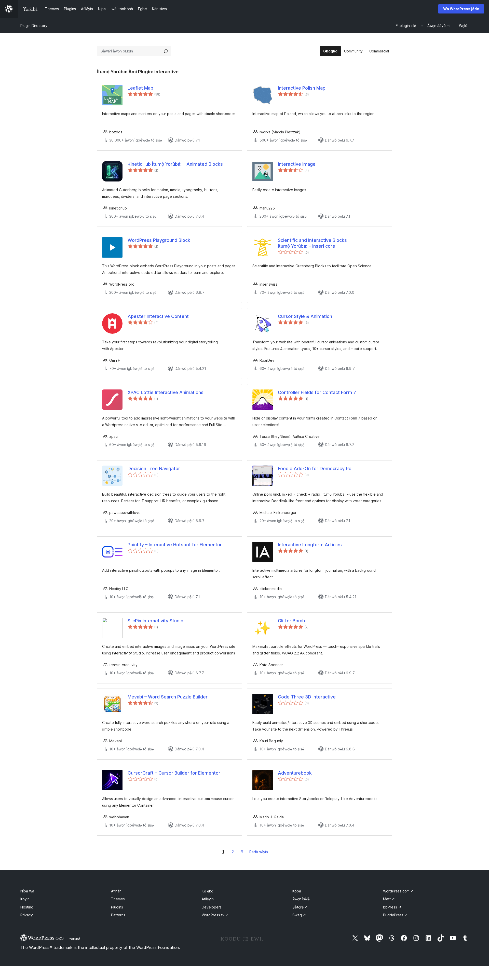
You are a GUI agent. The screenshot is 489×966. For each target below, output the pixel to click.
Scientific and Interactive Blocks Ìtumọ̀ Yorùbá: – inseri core (312, 243)
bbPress (392, 907)
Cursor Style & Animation (305, 316)
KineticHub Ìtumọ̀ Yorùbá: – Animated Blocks (175, 164)
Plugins (117, 907)
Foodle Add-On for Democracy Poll (316, 468)
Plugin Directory (33, 25)
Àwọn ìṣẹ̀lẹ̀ (301, 899)
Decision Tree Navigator (154, 468)
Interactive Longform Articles (310, 544)
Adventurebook (295, 773)
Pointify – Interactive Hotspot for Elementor (175, 544)
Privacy (26, 915)
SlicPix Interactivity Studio (155, 620)
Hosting (26, 907)
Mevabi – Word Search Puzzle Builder (168, 696)
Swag (299, 915)
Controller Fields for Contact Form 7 (317, 392)
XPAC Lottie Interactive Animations (165, 392)
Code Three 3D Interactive (307, 696)
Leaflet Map (140, 88)
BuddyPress (395, 915)
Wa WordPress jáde (461, 9)
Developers (212, 907)
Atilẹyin (208, 899)
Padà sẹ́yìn (258, 852)
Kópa (296, 891)
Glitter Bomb (291, 620)
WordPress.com (398, 891)
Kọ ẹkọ (207, 891)
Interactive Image (297, 164)
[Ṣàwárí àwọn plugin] (166, 51)
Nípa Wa (27, 891)
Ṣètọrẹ (300, 907)
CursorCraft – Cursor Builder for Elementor (174, 773)
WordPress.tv (215, 915)
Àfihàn (116, 891)
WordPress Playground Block (159, 240)
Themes (118, 899)
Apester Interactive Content (158, 316)
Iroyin (25, 899)
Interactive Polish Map (301, 88)
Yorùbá (74, 939)
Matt (389, 899)
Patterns (118, 915)
